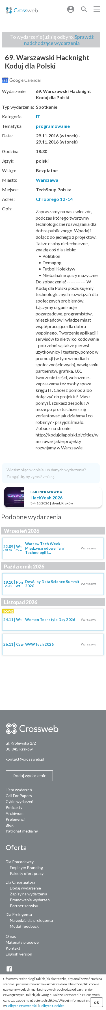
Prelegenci (15, 819)
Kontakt (13, 948)
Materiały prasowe (22, 942)
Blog (10, 825)
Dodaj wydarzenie (25, 888)
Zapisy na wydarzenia (28, 893)
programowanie (53, 126)
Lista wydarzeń (19, 789)
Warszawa (47, 180)
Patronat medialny (22, 831)
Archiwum (14, 813)
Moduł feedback (24, 926)
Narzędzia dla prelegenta (31, 920)
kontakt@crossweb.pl (25, 759)
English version (19, 954)
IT (38, 116)
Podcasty (14, 807)
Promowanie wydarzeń (30, 899)
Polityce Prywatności (21, 1006)
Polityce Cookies (51, 1006)
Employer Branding (26, 867)
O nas (11, 936)
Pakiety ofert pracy (27, 873)
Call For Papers (19, 795)
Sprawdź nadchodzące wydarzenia (59, 40)
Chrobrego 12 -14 (54, 199)
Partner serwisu (24, 905)
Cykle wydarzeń (19, 801)
